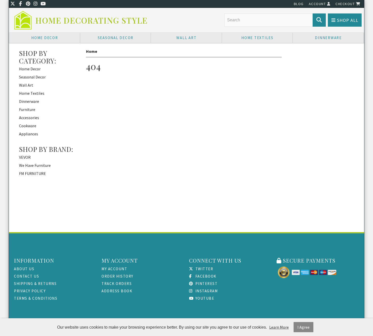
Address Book (116, 291)
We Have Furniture (35, 165)
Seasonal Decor (116, 37)
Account (318, 4)
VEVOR (25, 157)
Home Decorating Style (92, 20)
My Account (114, 268)
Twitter (203, 268)
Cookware (27, 125)
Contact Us (26, 276)
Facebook (205, 276)
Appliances (28, 133)
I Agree (303, 327)
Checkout (345, 4)
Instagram (206, 291)
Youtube (204, 298)
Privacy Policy (30, 291)
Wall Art (186, 37)
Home (91, 51)
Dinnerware (328, 37)
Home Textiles (257, 37)
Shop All (347, 20)
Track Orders (116, 283)
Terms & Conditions (35, 298)
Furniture (27, 109)
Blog (299, 4)
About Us (24, 268)
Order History (117, 276)
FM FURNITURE (32, 173)
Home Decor (44, 37)
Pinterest (205, 283)
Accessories (29, 117)
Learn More (279, 327)
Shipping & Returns (35, 283)
